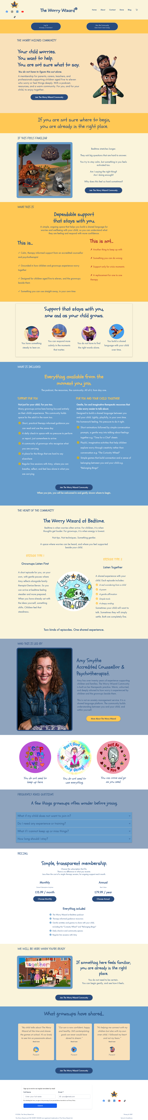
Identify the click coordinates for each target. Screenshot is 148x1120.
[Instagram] (12, 11)
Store (122, 10)
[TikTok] (14, 17)
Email (61, 1092)
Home (94, 10)
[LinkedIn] (17, 11)
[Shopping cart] (137, 10)
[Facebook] (6, 11)
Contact (112, 10)
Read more (36, 1041)
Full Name (27, 1092)
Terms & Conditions (126, 1118)
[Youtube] (22, 11)
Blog (129, 10)
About (103, 10)
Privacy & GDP (128, 1114)
